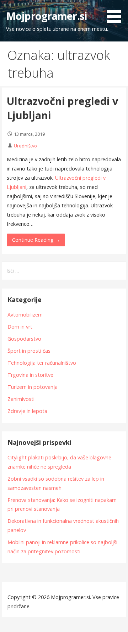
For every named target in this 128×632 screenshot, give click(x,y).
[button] (116, 12)
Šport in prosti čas (28, 350)
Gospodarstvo (24, 338)
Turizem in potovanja (32, 387)
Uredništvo (25, 145)
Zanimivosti (20, 399)
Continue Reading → (36, 239)
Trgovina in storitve (30, 374)
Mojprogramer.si (46, 16)
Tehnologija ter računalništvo (41, 362)
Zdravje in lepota (27, 411)
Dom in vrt (19, 326)
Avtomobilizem (25, 314)
